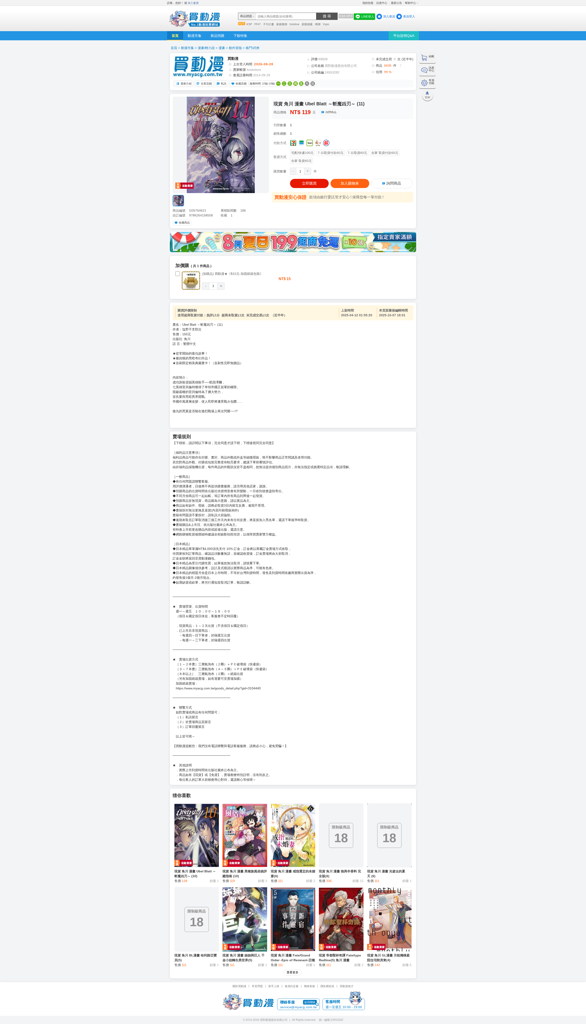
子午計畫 (268, 24)
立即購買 (309, 183)
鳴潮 (317, 24)
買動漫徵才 (346, 986)
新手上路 (273, 986)
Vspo (326, 24)
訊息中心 (382, 3)
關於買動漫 (239, 986)
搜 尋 (327, 16)
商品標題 (246, 16)
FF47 (257, 24)
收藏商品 (184, 222)
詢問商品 (331, 112)
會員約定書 (291, 986)
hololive (294, 24)
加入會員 (193, 3)
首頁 (175, 36)
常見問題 (257, 986)
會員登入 (409, 16)
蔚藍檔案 (307, 24)
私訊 (223, 83)
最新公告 (396, 3)
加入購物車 (350, 183)
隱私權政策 (327, 986)
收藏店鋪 (241, 83)
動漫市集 (194, 36)
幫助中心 (410, 3)
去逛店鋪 (206, 83)
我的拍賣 (367, 3)
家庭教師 (281, 24)
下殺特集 (240, 36)
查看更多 (292, 972)
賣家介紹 (186, 83)
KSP (249, 24)
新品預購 (217, 36)
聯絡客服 (309, 986)
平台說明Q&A (403, 36)
